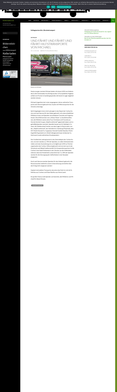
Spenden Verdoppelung (8, 60)
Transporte (85, 20)
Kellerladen (9, 53)
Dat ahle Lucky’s (95, 20)
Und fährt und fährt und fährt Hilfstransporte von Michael (51, 44)
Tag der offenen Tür (7, 63)
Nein (53, 7)
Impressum (105, 20)
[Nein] (115, 5)
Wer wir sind (44, 20)
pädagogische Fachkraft (8, 58)
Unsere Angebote (56, 20)
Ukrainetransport (37, 185)
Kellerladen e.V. (8, 20)
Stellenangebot (6, 62)
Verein (66, 20)
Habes (4, 50)
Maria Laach (7, 57)
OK (48, 7)
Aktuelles (36, 20)
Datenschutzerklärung (63, 7)
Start (29, 20)
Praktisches (74, 20)
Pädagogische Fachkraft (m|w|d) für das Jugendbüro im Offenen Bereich (98, 32)
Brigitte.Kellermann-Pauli (50, 50)
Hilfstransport (11, 50)
